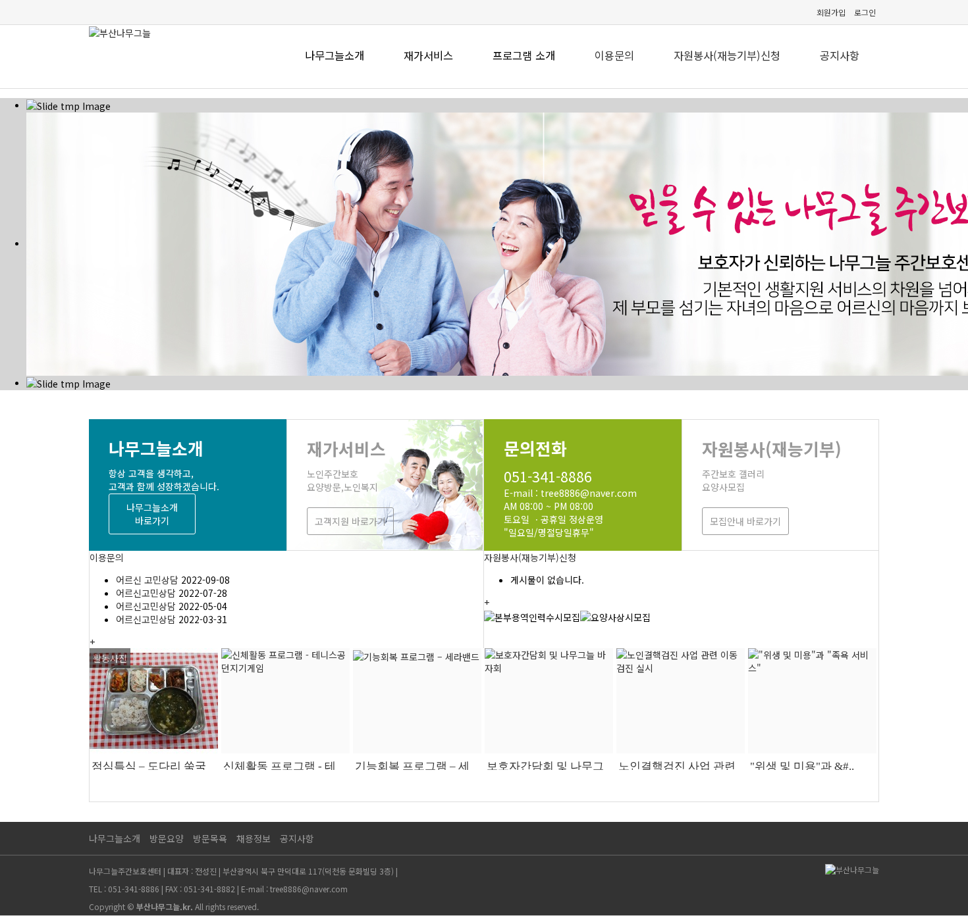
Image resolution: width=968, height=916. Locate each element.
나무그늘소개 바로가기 (152, 514)
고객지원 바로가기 (350, 521)
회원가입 (831, 12)
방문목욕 (210, 838)
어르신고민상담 (146, 592)
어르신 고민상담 (147, 579)
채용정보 (253, 838)
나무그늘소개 (114, 838)
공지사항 (839, 55)
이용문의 (614, 55)
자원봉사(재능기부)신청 (727, 55)
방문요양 (166, 838)
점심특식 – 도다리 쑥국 (149, 766)
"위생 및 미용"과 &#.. (802, 766)
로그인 (865, 12)
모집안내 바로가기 (745, 521)
